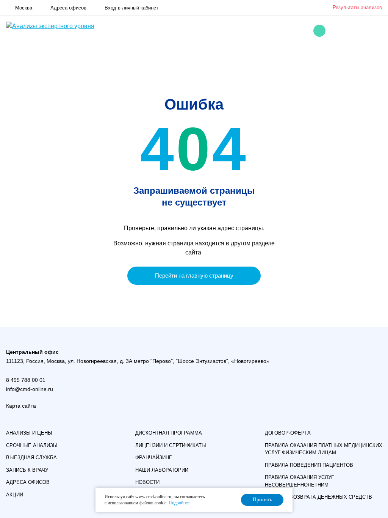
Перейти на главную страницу (194, 275)
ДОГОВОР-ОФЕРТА (288, 433)
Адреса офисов (28, 482)
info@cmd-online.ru (29, 389)
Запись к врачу (27, 470)
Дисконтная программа (168, 433)
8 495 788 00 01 (25, 380)
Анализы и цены (29, 433)
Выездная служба (31, 457)
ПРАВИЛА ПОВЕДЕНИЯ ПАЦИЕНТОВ (309, 465)
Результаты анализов (357, 7)
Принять (262, 499)
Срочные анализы (32, 445)
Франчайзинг (153, 457)
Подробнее (179, 502)
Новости (147, 482)
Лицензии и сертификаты (170, 445)
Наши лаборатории (161, 470)
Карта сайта (21, 406)
